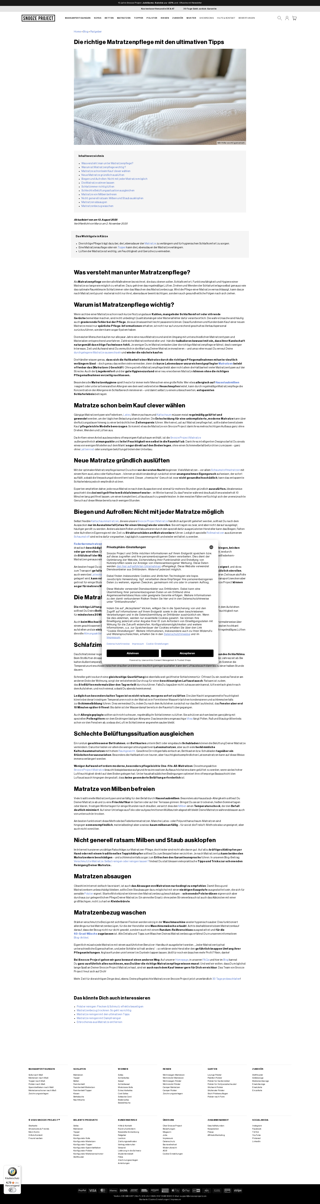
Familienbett (79, 1084)
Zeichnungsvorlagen (39, 1094)
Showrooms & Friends (39, 1129)
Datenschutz (169, 1141)
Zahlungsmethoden (127, 1141)
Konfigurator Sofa (81, 1138)
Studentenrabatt (125, 1154)
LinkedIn (256, 1141)
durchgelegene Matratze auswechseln (97, 352)
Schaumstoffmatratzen (225, 470)
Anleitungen (124, 1163)
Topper (138, 18)
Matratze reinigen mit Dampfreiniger (99, 1018)
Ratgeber (96, 31)
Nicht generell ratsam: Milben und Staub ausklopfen (112, 198)
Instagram (257, 1126)
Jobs (165, 1135)
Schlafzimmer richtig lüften (97, 186)
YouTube (256, 1135)
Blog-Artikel (81, 937)
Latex (127, 415)
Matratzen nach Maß (38, 1078)
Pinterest (256, 1138)
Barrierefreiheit (170, 1145)
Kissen (165, 18)
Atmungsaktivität (95, 633)
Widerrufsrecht (170, 1148)
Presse (211, 1132)
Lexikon (122, 1138)
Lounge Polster (215, 1075)
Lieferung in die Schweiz (129, 1151)
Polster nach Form (216, 1097)
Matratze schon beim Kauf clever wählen (106, 171)
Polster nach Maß (37, 1084)
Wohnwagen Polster (172, 1081)
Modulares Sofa (125, 1087)
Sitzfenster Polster (216, 1090)
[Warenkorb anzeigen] (294, 18)
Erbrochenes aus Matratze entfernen (99, 1022)
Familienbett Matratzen (84, 1087)
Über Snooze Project (172, 1126)
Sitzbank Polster (215, 1087)
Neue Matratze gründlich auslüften (102, 175)
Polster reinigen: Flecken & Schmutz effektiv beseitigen (110, 1006)
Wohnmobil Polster (172, 1084)
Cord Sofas (123, 1094)
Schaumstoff (82, 537)
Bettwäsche (78, 1097)
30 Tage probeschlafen (226, 979)
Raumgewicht (127, 751)
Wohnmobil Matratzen (173, 1078)
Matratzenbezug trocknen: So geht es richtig (104, 1010)
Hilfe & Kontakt (226, 18)
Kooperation (213, 1129)
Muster (191, 18)
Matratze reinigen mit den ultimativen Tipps (103, 1014)
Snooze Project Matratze (185, 438)
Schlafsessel (124, 1084)
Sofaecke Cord (124, 1097)
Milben (182, 806)
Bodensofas (123, 1100)
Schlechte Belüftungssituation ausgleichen (107, 190)
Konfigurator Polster (82, 1151)
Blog (85, 31)
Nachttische (79, 1100)
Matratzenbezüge (260, 1081)
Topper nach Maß (37, 1081)
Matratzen (124, 18)
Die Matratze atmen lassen (97, 183)
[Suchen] (280, 18)
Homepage (182, 960)
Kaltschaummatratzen (105, 521)
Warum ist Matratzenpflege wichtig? (103, 167)
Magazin (167, 1132)
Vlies (190, 719)
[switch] (12, 1190)
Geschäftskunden (216, 1126)
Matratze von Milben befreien (99, 194)
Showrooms (206, 18)
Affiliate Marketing (216, 1135)
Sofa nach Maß (36, 1075)
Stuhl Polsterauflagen (218, 1094)
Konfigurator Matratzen (84, 1141)
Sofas (97, 18)
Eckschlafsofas (125, 1090)
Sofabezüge (257, 1078)
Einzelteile (257, 1090)
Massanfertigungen (78, 18)
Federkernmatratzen (88, 544)
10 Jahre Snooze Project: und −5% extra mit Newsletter (160, 3)
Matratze (150, 243)
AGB (165, 1151)
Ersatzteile (257, 1087)
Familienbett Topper (82, 1090)
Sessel (121, 1081)
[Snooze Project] (38, 18)
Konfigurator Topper (82, 1145)
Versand (122, 1148)
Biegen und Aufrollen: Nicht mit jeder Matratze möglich (114, 179)
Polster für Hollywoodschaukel (222, 1084)
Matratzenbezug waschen (97, 206)
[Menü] (18, 1167)
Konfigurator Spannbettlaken (87, 1148)
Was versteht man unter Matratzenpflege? (107, 163)
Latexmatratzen (101, 574)
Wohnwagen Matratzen (174, 1075)
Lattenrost (87, 449)
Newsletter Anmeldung (128, 1132)
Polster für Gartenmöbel (219, 1081)
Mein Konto (34, 1132)
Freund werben (36, 1138)
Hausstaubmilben (227, 382)
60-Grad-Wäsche (85, 934)
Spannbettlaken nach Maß (41, 1087)
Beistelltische (124, 1103)
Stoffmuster (257, 1075)
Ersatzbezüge (258, 1084)
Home (77, 31)
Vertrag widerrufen (126, 1145)
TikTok (255, 1132)
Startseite (33, 1126)
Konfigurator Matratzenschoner (88, 1154)
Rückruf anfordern (127, 1129)
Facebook (256, 1129)
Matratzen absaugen (94, 202)
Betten (109, 18)
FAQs (206, 960)
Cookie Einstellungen (173, 1154)
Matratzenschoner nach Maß (42, 1090)
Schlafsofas (123, 1078)
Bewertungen (247, 18)
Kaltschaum (164, 415)
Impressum (168, 1138)
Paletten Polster (215, 1078)
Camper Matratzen (171, 1087)
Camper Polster (170, 1090)
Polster (151, 18)
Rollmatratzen (215, 533)
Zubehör (177, 18)
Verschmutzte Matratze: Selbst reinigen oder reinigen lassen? (111, 861)
